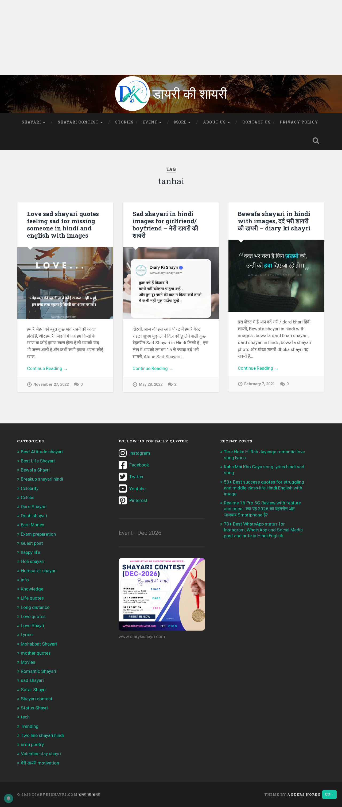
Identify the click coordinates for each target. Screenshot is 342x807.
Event (150, 122)
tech (25, 717)
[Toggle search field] (316, 141)
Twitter (136, 476)
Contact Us (256, 122)
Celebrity (29, 488)
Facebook (139, 465)
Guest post (32, 543)
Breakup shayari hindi (42, 479)
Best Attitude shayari (42, 451)
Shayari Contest (78, 122)
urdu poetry (32, 744)
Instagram (139, 453)
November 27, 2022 (51, 384)
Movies (28, 662)
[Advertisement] (160, 37)
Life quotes (32, 598)
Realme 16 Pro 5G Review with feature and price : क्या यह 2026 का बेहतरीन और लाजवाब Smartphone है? (262, 508)
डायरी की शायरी (89, 794)
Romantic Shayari (38, 671)
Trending (29, 726)
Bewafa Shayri (35, 470)
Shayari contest (36, 698)
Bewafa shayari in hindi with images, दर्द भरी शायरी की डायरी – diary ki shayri (274, 221)
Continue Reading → (47, 368)
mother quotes (36, 653)
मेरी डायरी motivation (40, 763)
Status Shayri (34, 708)
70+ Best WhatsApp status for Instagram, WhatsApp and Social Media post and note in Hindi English (263, 529)
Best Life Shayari (38, 461)
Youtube (137, 488)
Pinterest (138, 500)
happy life (30, 552)
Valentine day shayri (41, 753)
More (180, 122)
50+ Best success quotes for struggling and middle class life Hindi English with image (264, 487)
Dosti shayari (34, 515)
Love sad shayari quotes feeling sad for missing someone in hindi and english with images (63, 224)
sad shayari (32, 680)
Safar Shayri (33, 689)
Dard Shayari (33, 506)
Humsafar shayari (39, 570)
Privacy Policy (299, 122)
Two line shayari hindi (42, 735)
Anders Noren (304, 794)
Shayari (31, 122)
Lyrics (27, 634)
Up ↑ (329, 794)
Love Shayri (32, 625)
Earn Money (32, 524)
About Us (214, 122)
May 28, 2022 (150, 384)
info (25, 579)
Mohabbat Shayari (39, 644)
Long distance (35, 607)
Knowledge (32, 589)
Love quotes (33, 616)
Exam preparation (38, 534)
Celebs (27, 497)
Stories (124, 122)
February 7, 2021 (259, 384)
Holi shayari (32, 561)
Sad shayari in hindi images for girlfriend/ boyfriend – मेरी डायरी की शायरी (165, 224)
